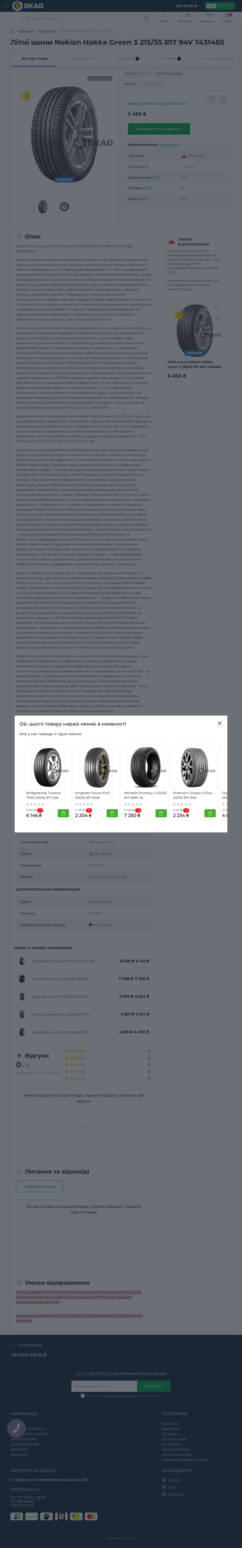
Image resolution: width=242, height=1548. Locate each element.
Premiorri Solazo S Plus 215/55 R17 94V (192, 795)
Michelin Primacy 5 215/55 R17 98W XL (145, 795)
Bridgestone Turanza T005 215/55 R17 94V (43, 795)
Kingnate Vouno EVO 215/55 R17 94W (92, 795)
